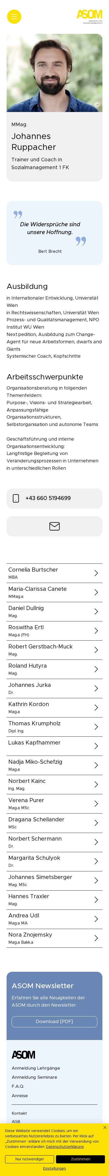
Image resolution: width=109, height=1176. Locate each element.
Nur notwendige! (29, 1159)
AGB (16, 1121)
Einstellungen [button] (54, 1168)
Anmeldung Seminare (34, 1077)
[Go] (97, 573)
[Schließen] (102, 1130)
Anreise (20, 1096)
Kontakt (19, 1113)
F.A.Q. (18, 1086)
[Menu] (14, 17)
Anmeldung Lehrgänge (36, 1068)
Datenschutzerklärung (65, 1147)
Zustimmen (80, 1159)
